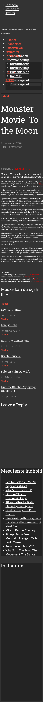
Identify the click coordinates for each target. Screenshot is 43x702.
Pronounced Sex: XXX (20, 546)
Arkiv (10, 80)
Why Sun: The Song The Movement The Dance (21, 552)
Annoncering (19, 60)
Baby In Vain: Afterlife (15, 371)
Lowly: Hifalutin (11, 309)
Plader (10, 48)
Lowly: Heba (9, 325)
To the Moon (34, 274)
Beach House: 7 (11, 356)
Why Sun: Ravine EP (19, 490)
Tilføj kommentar (11, 146)
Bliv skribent (19, 72)
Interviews (15, 48)
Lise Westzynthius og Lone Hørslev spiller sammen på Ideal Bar (23, 522)
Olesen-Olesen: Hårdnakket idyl (16, 496)
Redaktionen (19, 64)
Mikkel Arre (22, 169)
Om (8, 60)
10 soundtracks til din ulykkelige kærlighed (20, 504)
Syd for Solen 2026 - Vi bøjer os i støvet (21, 484)
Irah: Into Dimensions (15, 340)
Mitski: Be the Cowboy (20, 530)
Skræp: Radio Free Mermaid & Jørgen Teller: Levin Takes (22, 538)
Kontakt (16, 76)
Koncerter (12, 52)
